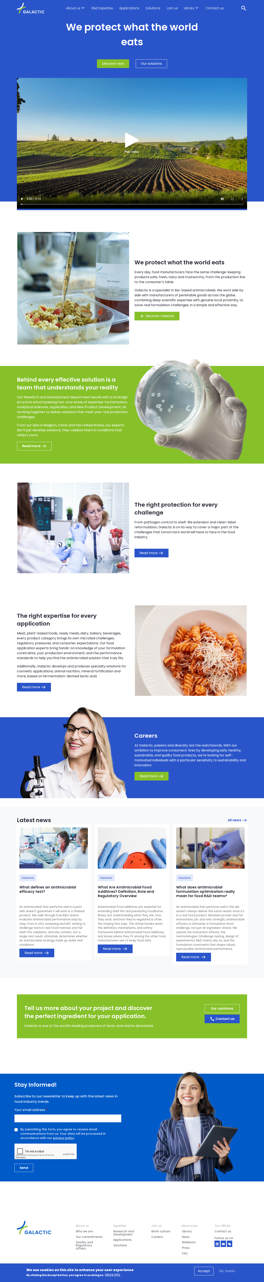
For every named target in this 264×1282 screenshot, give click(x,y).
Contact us (215, 8)
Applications (129, 8)
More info (112, 1274)
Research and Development (123, 1233)
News (186, 1237)
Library (189, 8)
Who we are (84, 1231)
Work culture (160, 1231)
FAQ (184, 1253)
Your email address (29, 1109)
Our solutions (151, 63)
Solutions (153, 8)
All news (237, 820)
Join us (172, 8)
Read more (37, 952)
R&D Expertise (102, 8)
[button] (82, 12)
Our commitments (89, 1237)
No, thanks (227, 1271)
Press (186, 1248)
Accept (204, 1271)
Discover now (113, 63)
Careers (157, 1237)
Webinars (189, 1242)
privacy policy (63, 1138)
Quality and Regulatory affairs (84, 1245)
